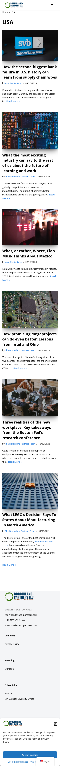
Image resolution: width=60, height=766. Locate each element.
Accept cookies (30, 754)
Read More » (13, 101)
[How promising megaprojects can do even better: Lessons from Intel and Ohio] (30, 309)
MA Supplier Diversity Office (19, 698)
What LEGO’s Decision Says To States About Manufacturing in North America (29, 519)
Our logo (9, 668)
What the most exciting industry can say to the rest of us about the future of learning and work (27, 162)
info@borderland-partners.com (21, 614)
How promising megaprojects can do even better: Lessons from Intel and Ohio (29, 339)
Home (5, 12)
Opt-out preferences (18, 761)
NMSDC (9, 693)
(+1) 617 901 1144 (15, 620)
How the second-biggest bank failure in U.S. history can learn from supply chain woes (29, 72)
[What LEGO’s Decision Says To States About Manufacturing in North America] (30, 491)
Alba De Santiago (13, 83)
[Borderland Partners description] (14, 5)
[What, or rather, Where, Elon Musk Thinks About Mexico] (30, 227)
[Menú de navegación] (51, 5)
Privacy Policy (12, 643)
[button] (55, 723)
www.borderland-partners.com (21, 625)
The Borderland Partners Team (20, 176)
